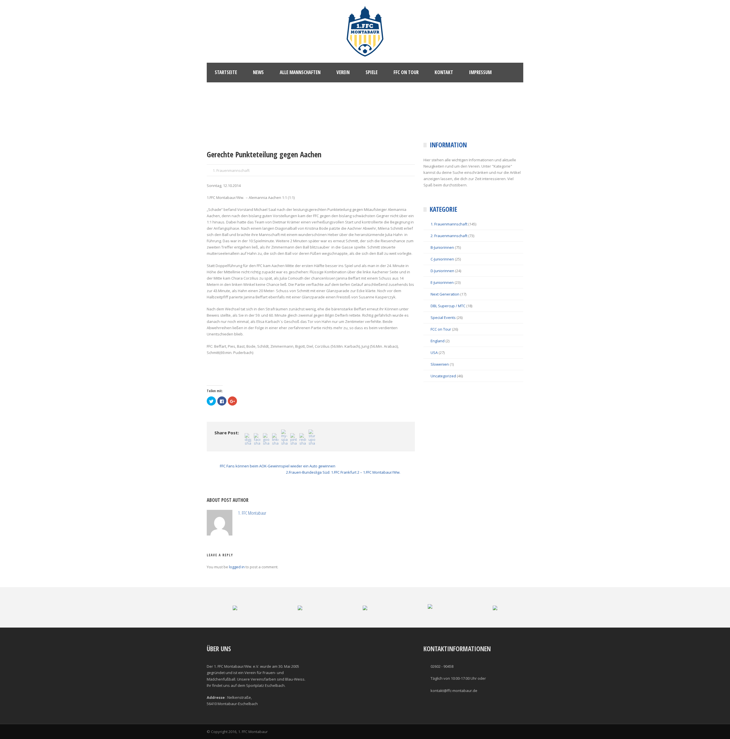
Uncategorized (443, 375)
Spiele (372, 72)
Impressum (480, 72)
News (258, 72)
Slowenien (440, 364)
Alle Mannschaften (300, 72)
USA (434, 352)
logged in (237, 566)
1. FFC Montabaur (252, 513)
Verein (343, 72)
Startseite (226, 72)
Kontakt (444, 72)
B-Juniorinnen (442, 247)
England (438, 340)
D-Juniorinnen (442, 270)
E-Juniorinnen (442, 282)
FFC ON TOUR (406, 72)
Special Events (443, 317)
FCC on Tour (441, 329)
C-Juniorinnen (442, 259)
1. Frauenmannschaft (231, 170)
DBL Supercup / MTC (448, 305)
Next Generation (445, 294)
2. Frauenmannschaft (449, 235)
